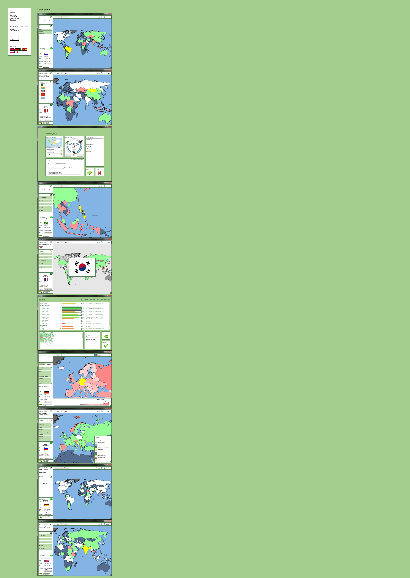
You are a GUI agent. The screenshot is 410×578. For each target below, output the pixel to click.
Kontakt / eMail (14, 40)
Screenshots (13, 17)
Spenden (12, 29)
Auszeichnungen (15, 18)
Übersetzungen (14, 30)
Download (13, 20)
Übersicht (13, 15)
